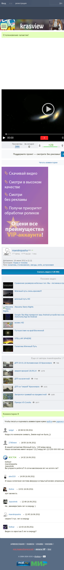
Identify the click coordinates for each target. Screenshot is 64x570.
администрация (18, 544)
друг (35, 253)
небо (40, 265)
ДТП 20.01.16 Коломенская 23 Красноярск (33, 363)
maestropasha (20, 250)
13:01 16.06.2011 (25, 489)
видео (17, 253)
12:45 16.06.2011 (32, 514)
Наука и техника (20, 263)
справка (39, 544)
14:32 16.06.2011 (28, 457)
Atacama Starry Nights (24, 307)
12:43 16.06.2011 (26, 527)
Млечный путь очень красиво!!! (28, 291)
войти (49, 421)
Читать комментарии (48, 163)
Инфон (37, 556)
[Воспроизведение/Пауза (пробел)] (4, 138)
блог (49, 549)
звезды (33, 265)
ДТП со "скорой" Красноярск (27, 387)
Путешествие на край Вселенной (29, 331)
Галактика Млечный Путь (26, 346)
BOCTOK (12, 457)
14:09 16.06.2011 (27, 476)
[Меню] (4, 26)
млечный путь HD (22, 299)
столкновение (23, 265)
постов (27, 253)
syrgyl (11, 430)
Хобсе (11, 489)
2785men (13, 443)
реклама (49, 544)
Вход (4, 3)
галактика (12, 265)
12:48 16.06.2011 (29, 502)
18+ (60, 3)
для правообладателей (23, 549)
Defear (11, 527)
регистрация (21, 3)
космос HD (19, 323)
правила (30, 544)
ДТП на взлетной (22, 379)
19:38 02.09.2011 (25, 430)
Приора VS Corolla (23, 402)
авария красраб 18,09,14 (26, 371)
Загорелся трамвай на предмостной (31, 394)
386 (17, 146)
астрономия (48, 265)
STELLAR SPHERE (23, 338)
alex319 (12, 476)
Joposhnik (13, 502)
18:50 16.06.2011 (28, 443)
